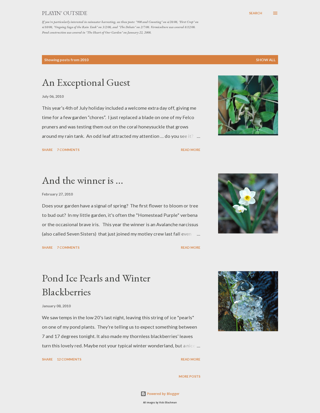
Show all (266, 59)
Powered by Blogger (162, 393)
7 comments (68, 150)
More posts (189, 376)
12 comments (69, 359)
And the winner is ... (82, 180)
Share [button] (47, 150)
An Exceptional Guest (86, 82)
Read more (190, 150)
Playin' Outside (64, 13)
